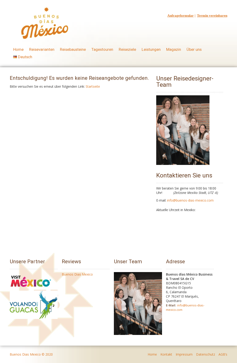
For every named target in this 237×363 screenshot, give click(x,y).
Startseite (93, 86)
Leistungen (151, 49)
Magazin (173, 49)
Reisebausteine (73, 49)
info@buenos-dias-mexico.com (190, 200)
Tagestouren (102, 49)
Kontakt (166, 354)
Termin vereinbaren (212, 15)
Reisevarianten (41, 49)
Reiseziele (127, 49)
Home (18, 49)
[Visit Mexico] (31, 288)
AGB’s (222, 354)
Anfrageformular (180, 15)
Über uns (194, 49)
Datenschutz (205, 354)
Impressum (184, 354)
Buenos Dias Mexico (77, 274)
